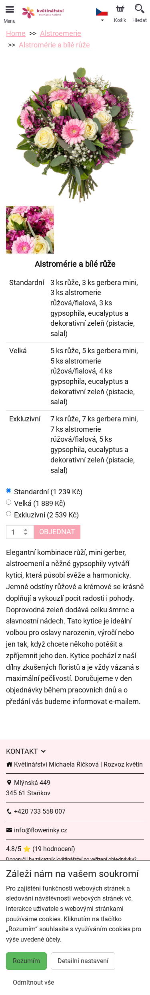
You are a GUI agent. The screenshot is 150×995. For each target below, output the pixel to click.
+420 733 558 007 (39, 811)
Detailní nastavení (83, 961)
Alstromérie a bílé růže (54, 45)
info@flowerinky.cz (39, 830)
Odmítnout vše (33, 982)
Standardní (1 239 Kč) (48, 492)
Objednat (57, 531)
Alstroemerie (60, 33)
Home (16, 33)
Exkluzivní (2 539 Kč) (46, 515)
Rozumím (26, 961)
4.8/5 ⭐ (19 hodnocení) (40, 849)
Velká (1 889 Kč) (39, 503)
